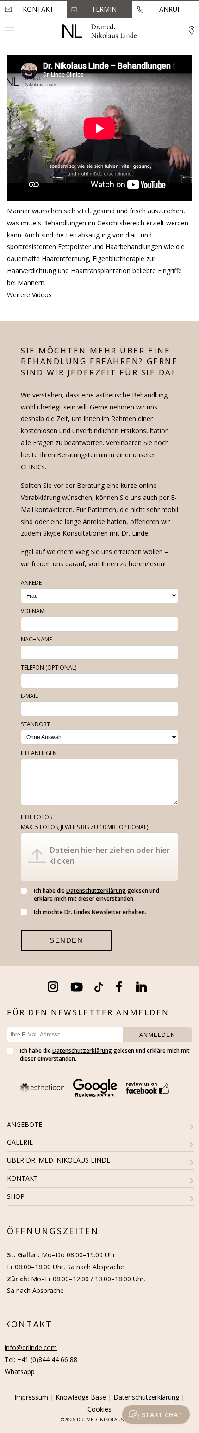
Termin (104, 9)
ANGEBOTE (24, 1124)
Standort (35, 724)
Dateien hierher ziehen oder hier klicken (109, 855)
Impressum (31, 1397)
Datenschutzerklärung (96, 891)
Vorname (34, 611)
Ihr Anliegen (39, 753)
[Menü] (9, 30)
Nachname (36, 639)
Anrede (31, 583)
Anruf (170, 9)
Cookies (99, 1409)
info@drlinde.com (31, 1347)
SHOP (16, 1196)
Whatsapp (20, 1371)
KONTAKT (22, 1178)
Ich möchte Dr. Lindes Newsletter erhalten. (90, 912)
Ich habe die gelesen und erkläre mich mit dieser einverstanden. (96, 894)
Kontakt (38, 9)
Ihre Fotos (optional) (84, 822)
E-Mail (29, 696)
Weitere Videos (29, 294)
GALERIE (20, 1142)
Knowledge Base (81, 1397)
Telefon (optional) (48, 668)
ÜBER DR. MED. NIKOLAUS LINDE (58, 1160)
